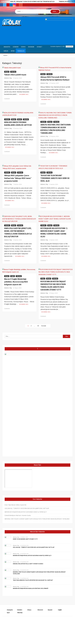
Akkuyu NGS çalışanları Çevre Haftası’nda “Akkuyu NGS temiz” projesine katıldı (17, 178)
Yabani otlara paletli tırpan (15, 74)
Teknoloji (20, 51)
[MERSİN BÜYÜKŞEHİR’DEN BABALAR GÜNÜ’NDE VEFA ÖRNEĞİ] (8, 588)
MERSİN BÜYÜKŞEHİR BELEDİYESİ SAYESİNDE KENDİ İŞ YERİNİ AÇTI (26, 512)
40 (38, 326)
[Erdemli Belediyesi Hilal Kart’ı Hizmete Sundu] (8, 564)
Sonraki (43, 326)
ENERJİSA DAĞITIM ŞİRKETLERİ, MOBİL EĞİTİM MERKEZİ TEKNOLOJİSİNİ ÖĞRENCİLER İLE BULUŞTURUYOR (18, 232)
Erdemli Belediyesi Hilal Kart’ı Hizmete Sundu (18, 515)
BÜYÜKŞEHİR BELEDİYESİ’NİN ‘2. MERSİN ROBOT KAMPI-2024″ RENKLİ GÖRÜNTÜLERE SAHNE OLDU (54, 232)
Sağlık (6, 51)
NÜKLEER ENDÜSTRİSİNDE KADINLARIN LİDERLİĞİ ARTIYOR (18, 123)
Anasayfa (7, 47)
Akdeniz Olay (8, 78)
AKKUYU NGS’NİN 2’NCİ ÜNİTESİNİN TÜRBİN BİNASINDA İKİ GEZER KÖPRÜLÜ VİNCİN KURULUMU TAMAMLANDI (55, 128)
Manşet (7, 71)
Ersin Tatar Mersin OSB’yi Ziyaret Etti (15, 505)
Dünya (23, 47)
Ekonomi (31, 47)
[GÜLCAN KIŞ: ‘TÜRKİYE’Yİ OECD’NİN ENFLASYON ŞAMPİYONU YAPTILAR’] (8, 547)
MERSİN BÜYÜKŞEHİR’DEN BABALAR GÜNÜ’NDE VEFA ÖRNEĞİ (30, 588)
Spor (12, 51)
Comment (7, 98)
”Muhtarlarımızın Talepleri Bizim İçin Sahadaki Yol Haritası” (33, 580)
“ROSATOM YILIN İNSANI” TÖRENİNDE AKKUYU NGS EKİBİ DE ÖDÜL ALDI (55, 178)
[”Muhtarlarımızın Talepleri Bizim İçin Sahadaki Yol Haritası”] (8, 580)
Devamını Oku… (24, 94)
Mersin (19, 119)
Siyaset (39, 47)
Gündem (15, 47)
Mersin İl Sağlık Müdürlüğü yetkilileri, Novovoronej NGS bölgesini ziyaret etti (16, 282)
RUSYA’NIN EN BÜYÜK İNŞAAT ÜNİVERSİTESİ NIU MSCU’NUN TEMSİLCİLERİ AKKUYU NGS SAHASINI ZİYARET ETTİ (53, 285)
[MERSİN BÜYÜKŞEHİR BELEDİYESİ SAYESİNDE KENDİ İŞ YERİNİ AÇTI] (8, 555)
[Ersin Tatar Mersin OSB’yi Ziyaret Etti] (8, 539)
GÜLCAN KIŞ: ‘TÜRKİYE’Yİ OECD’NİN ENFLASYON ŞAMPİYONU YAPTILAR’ (27, 508)
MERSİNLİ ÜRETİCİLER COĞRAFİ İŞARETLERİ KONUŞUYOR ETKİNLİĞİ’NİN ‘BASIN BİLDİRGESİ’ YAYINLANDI (37, 519)
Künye (5, 55)
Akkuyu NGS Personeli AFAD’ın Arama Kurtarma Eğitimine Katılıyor (55, 78)
